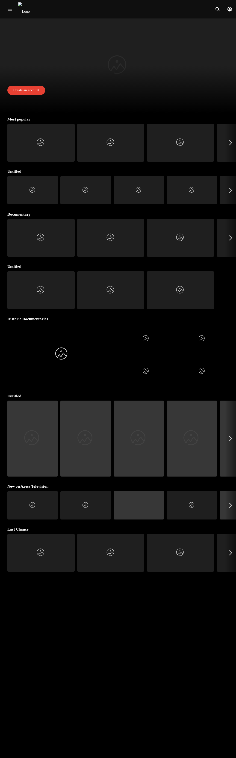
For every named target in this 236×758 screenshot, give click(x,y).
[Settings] (230, 9)
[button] (118, 65)
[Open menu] (9, 9)
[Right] (230, 143)
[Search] (217, 9)
